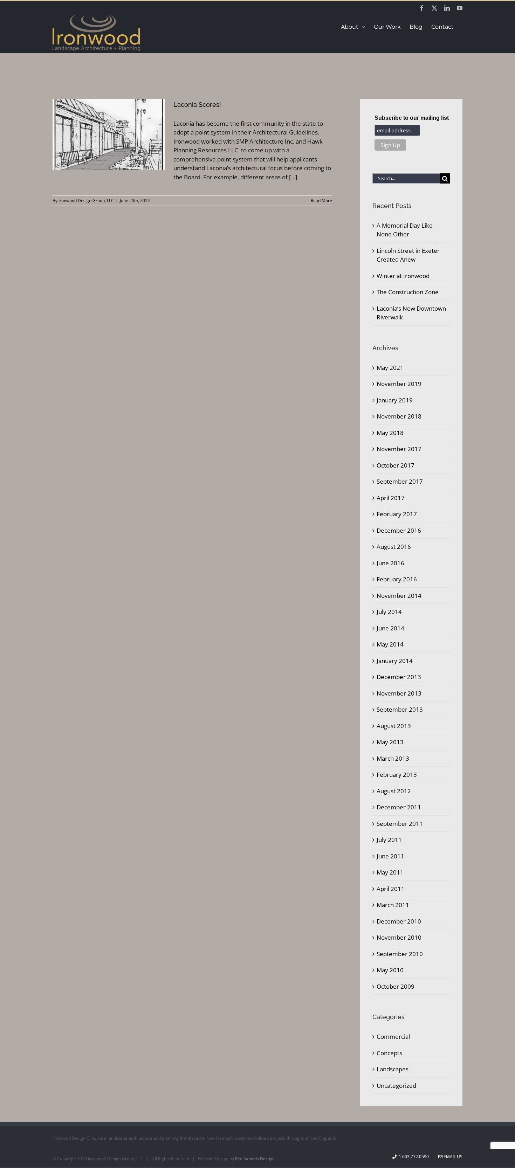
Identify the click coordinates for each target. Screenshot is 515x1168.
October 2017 (395, 465)
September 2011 (400, 824)
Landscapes (392, 1069)
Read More (321, 200)
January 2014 (395, 661)
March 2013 (393, 758)
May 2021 (390, 368)
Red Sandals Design (254, 1159)
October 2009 (395, 986)
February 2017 (397, 514)
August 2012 (394, 791)
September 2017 (400, 481)
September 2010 (400, 954)
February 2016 (397, 579)
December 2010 (399, 921)
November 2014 (399, 596)
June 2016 (390, 563)
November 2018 (399, 416)
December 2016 (399, 530)
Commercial (393, 1036)
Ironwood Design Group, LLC (86, 200)
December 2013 (399, 677)
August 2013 (394, 726)
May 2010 (390, 970)
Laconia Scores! (197, 104)
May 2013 (390, 742)
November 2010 (399, 937)
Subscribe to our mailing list (412, 118)
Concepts (389, 1053)
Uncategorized (396, 1085)
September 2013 (400, 709)
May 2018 (390, 433)
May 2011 (390, 872)
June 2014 (390, 628)
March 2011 (393, 905)
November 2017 (399, 449)
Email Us (452, 1157)
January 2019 (395, 400)
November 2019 (399, 384)
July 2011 (389, 840)
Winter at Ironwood (403, 276)
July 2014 (389, 612)
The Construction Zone (408, 292)
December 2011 (399, 807)
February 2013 (397, 774)
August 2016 (394, 546)
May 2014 (390, 644)
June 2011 (390, 856)
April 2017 (391, 498)
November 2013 (399, 693)
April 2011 (391, 889)
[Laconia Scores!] (109, 134)
